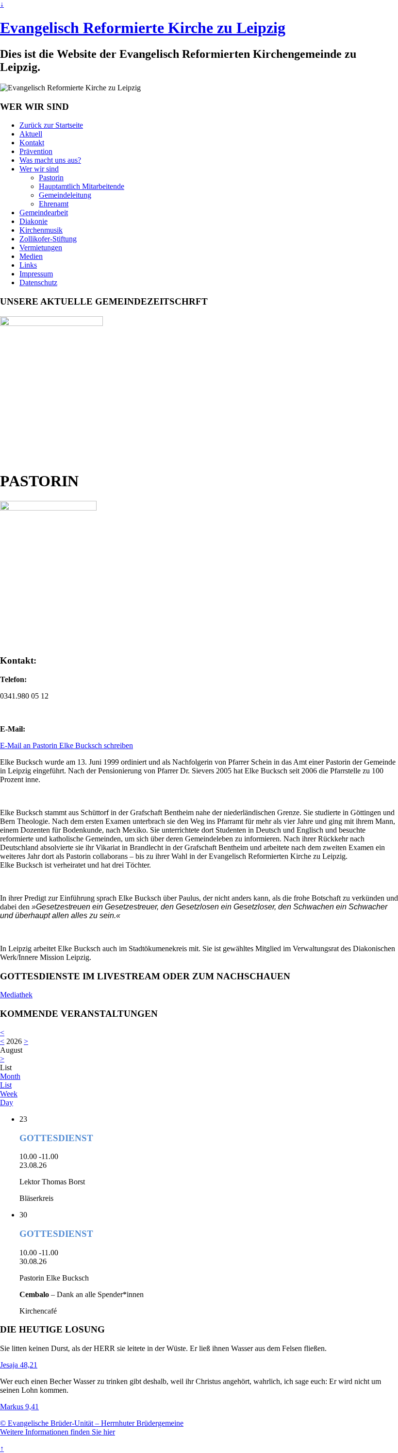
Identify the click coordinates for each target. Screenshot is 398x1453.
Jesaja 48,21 (18, 1365)
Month (10, 1076)
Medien (31, 256)
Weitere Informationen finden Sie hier (57, 1432)
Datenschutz (38, 282)
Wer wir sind (39, 169)
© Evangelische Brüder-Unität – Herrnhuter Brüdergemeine (91, 1423)
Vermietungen (40, 247)
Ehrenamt (53, 204)
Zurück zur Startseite (51, 125)
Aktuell (30, 134)
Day (6, 1102)
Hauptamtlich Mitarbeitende (81, 186)
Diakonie (33, 221)
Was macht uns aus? (50, 160)
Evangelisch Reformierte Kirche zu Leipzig (142, 27)
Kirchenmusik (41, 230)
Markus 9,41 (19, 1406)
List (6, 1085)
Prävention (35, 151)
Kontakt (31, 142)
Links (28, 265)
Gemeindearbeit (43, 212)
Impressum (36, 274)
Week (8, 1094)
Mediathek (16, 995)
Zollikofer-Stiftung (48, 239)
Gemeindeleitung (65, 195)
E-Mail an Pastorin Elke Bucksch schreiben (66, 745)
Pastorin (51, 177)
